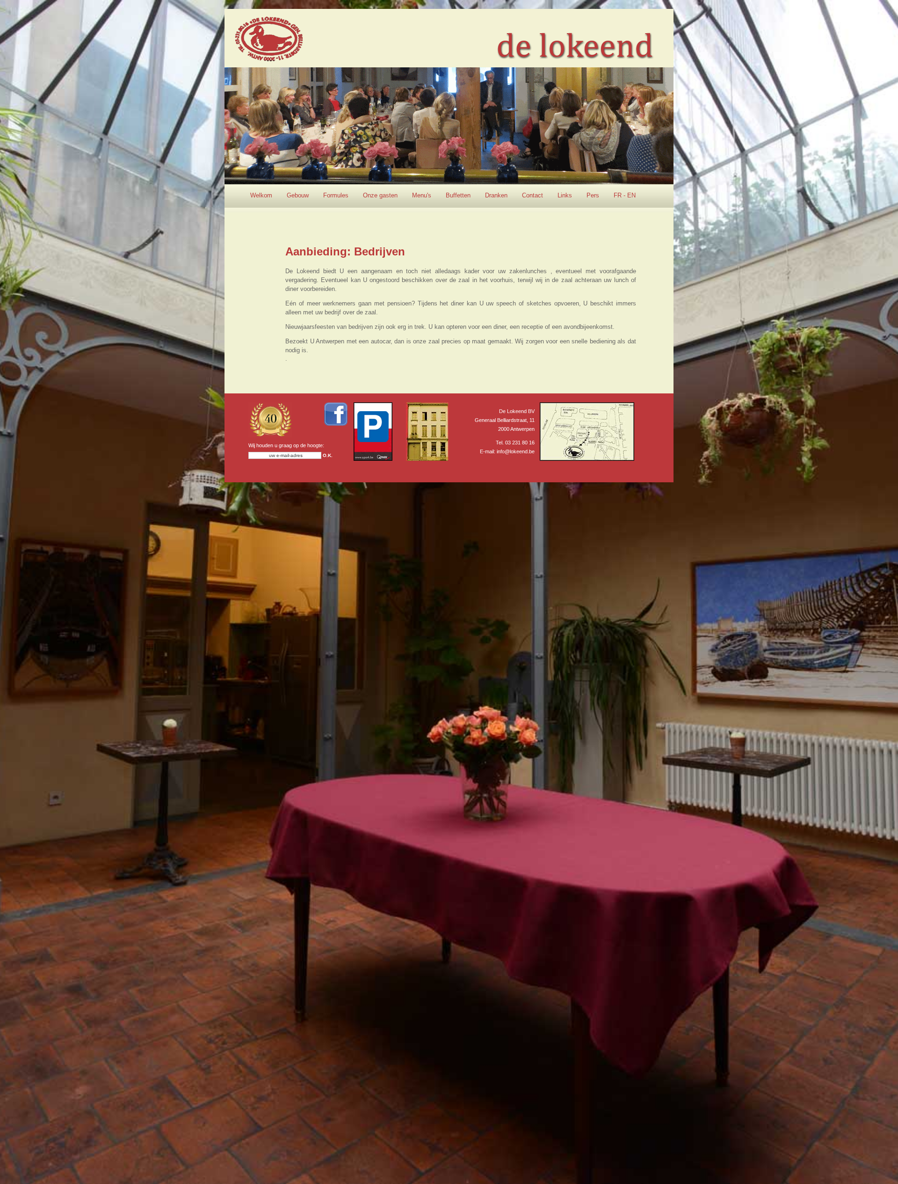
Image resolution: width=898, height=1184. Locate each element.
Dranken (496, 195)
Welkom (261, 195)
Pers (593, 195)
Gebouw (298, 195)
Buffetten (458, 195)
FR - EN (625, 195)
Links (565, 195)
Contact (532, 195)
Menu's (421, 195)
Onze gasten (380, 195)
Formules (335, 195)
